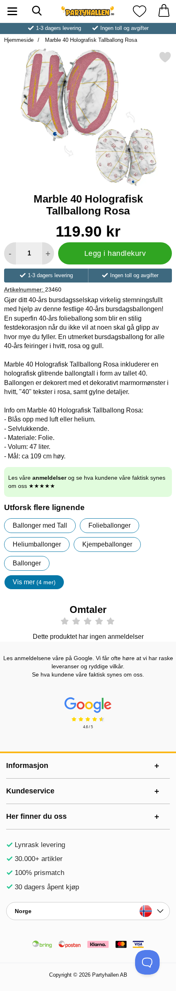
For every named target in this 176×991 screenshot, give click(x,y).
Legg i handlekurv (115, 253)
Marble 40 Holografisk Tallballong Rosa (90, 40)
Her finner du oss (36, 816)
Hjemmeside (19, 40)
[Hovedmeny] (12, 11)
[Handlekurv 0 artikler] (163, 11)
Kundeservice (30, 791)
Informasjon (27, 765)
